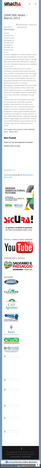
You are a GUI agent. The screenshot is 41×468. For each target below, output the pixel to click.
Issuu (13, 170)
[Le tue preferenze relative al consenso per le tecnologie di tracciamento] (37, 464)
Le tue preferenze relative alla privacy (22, 462)
